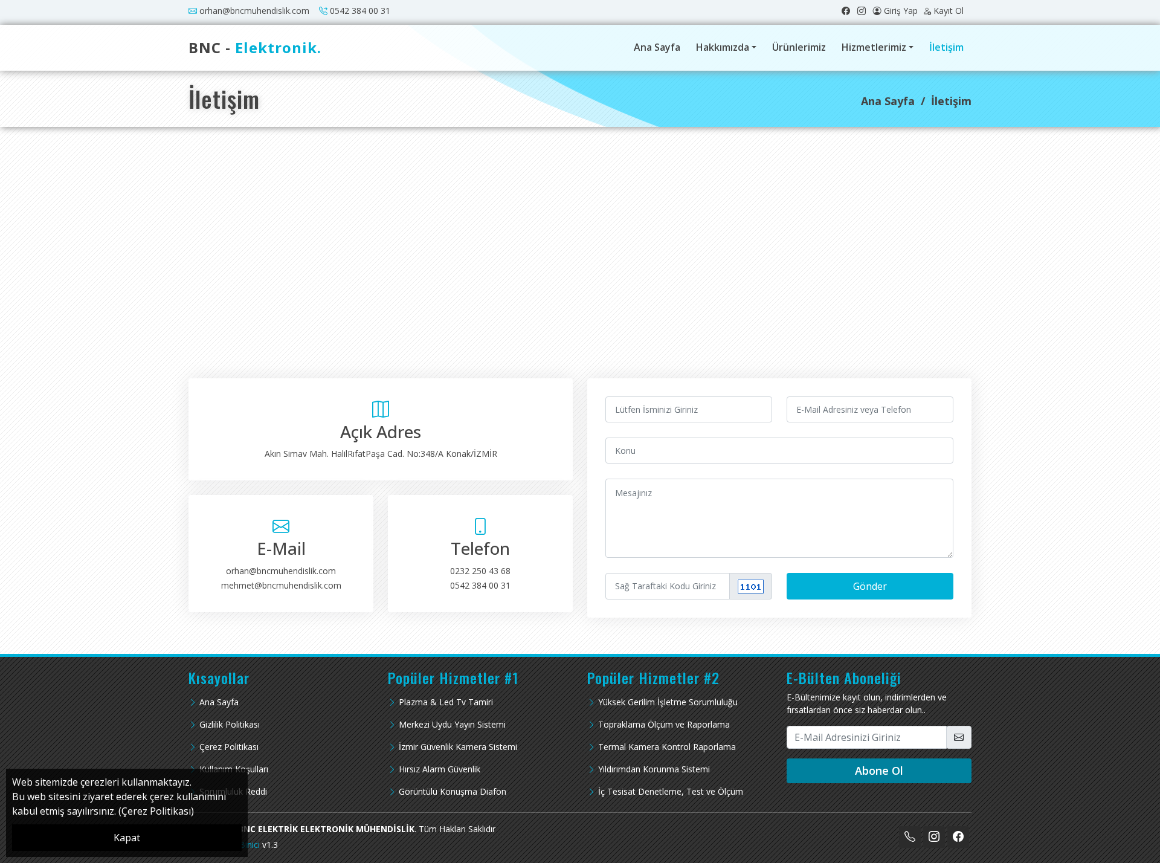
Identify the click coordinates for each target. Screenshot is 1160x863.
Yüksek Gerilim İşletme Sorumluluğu (668, 702)
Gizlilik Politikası (229, 724)
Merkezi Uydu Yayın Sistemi (452, 724)
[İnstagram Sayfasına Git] (865, 10)
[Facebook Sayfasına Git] (849, 10)
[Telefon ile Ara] (910, 837)
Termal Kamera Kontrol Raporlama (667, 747)
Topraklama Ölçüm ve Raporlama (664, 724)
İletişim (946, 47)
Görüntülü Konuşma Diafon (452, 791)
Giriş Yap (901, 10)
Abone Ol (879, 770)
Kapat (127, 837)
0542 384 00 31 (360, 10)
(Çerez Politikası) (156, 811)
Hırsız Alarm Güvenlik (439, 769)
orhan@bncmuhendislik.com (254, 10)
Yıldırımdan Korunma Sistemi (654, 769)
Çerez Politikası (229, 747)
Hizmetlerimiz (874, 47)
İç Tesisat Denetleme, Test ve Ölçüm (670, 791)
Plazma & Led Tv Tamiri (446, 702)
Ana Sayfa (657, 47)
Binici (249, 844)
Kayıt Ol (948, 10)
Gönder (870, 586)
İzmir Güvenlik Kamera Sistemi (458, 747)
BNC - (254, 47)
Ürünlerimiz (799, 47)
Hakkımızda (722, 47)
